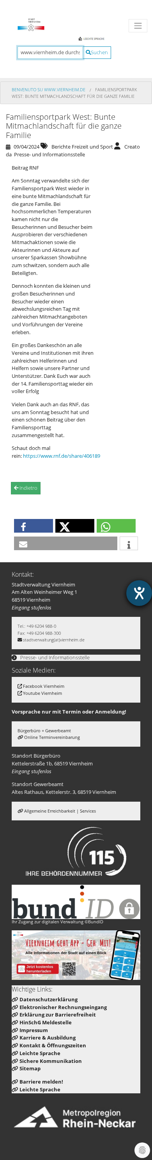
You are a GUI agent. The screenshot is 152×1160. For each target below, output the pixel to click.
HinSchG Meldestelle (45, 1022)
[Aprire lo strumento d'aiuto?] (139, 593)
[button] (33, 526)
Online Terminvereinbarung (52, 737)
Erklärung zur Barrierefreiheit (57, 1014)
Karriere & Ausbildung (47, 1037)
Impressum (33, 1030)
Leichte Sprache (39, 1053)
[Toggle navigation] (138, 25)
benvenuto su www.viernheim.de (49, 89)
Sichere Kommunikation (50, 1060)
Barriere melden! (41, 1081)
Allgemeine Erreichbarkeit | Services (60, 811)
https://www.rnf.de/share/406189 (61, 455)
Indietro (27, 487)
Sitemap (30, 1068)
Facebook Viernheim (43, 686)
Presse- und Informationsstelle (54, 657)
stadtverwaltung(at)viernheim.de (54, 640)
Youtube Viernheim (42, 693)
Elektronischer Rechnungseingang (63, 1007)
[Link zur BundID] (76, 902)
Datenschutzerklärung (48, 999)
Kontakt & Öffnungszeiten (52, 1045)
